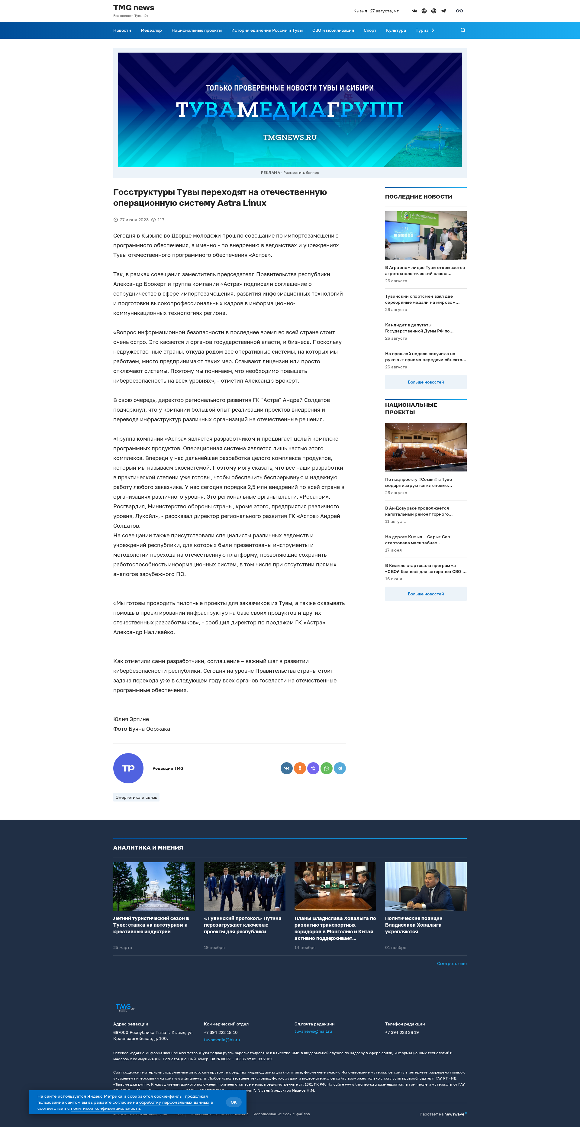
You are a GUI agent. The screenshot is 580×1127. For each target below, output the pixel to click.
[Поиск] (463, 30)
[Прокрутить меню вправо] (433, 30)
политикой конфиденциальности (105, 1108)
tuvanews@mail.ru (313, 1031)
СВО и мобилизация (333, 30)
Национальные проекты (197, 30)
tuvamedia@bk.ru (222, 1039)
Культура (396, 30)
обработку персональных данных (174, 1102)
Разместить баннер (301, 172)
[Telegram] (340, 768)
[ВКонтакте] (287, 768)
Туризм (423, 30)
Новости (122, 30)
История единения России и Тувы (267, 30)
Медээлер (151, 30)
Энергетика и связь (136, 797)
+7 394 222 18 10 (221, 1032)
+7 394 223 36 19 (402, 1032)
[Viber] (313, 768)
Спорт (370, 30)
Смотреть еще (452, 963)
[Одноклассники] (300, 768)
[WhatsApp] (327, 768)
